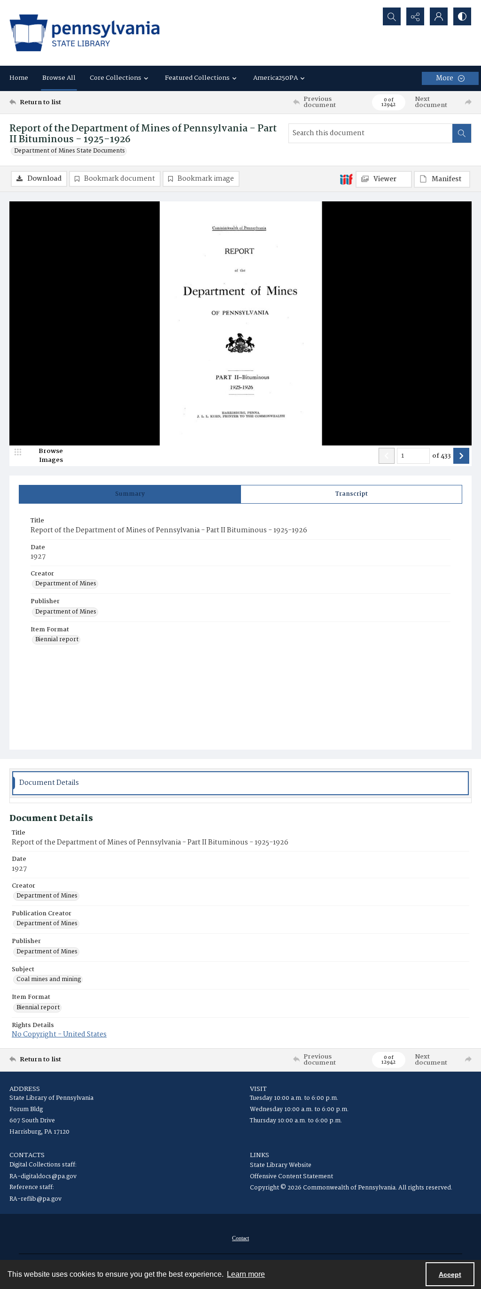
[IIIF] (346, 179)
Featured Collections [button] (197, 78)
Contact (240, 1238)
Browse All (59, 78)
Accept (450, 1274)
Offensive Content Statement (291, 1177)
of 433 (441, 456)
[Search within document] (461, 133)
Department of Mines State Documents (69, 151)
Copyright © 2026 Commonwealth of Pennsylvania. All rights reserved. (351, 1188)
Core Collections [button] (115, 78)
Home (18, 78)
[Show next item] (461, 456)
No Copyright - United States (59, 1034)
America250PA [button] (275, 78)
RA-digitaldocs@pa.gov (43, 1177)
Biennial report (56, 639)
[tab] (129, 494)
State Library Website (280, 1165)
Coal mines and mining (48, 979)
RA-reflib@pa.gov (35, 1199)
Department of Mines (65, 584)
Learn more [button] (246, 1274)
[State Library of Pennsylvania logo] (84, 33)
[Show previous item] (387, 456)
